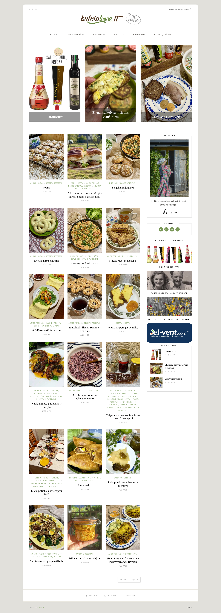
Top (189, 607)
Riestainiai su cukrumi (46, 260)
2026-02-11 (84, 267)
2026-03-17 (84, 201)
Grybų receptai (130, 554)
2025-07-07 (123, 566)
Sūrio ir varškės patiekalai (46, 326)
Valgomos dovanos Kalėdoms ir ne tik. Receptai (123, 416)
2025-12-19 (84, 402)
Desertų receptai (54, 183)
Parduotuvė (74, 34)
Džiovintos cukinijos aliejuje (84, 558)
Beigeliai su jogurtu (123, 187)
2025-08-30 (123, 490)
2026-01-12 (123, 331)
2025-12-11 (123, 422)
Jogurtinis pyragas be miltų (122, 327)
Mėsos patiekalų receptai (80, 186)
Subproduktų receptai (51, 557)
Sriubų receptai (38, 484)
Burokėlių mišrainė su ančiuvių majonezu (84, 396)
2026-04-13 (46, 191)
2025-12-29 (46, 411)
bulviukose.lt (39, 607)
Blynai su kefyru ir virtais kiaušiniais (110, 114)
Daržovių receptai (76, 390)
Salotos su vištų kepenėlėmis (46, 561)
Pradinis (54, 34)
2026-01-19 (84, 335)
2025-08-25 (46, 565)
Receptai (97, 34)
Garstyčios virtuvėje (166, 117)
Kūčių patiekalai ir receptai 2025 (46, 492)
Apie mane (119, 34)
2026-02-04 (123, 265)
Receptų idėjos (162, 34)
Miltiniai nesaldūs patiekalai (122, 183)
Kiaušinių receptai (53, 323)
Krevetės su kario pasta (84, 263)
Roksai (46, 187)
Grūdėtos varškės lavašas (46, 330)
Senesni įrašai (128, 580)
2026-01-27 (46, 334)
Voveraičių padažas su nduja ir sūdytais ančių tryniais (123, 560)
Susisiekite (139, 34)
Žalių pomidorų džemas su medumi (123, 484)
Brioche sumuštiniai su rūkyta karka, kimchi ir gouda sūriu (85, 195)
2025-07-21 (84, 562)
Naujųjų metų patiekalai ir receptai (46, 405)
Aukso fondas (36, 183)
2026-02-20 (46, 265)
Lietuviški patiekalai (127, 396)
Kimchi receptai (76, 183)
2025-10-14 (84, 489)
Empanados (84, 485)
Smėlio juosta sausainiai (122, 260)
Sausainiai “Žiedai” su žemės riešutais (85, 329)
